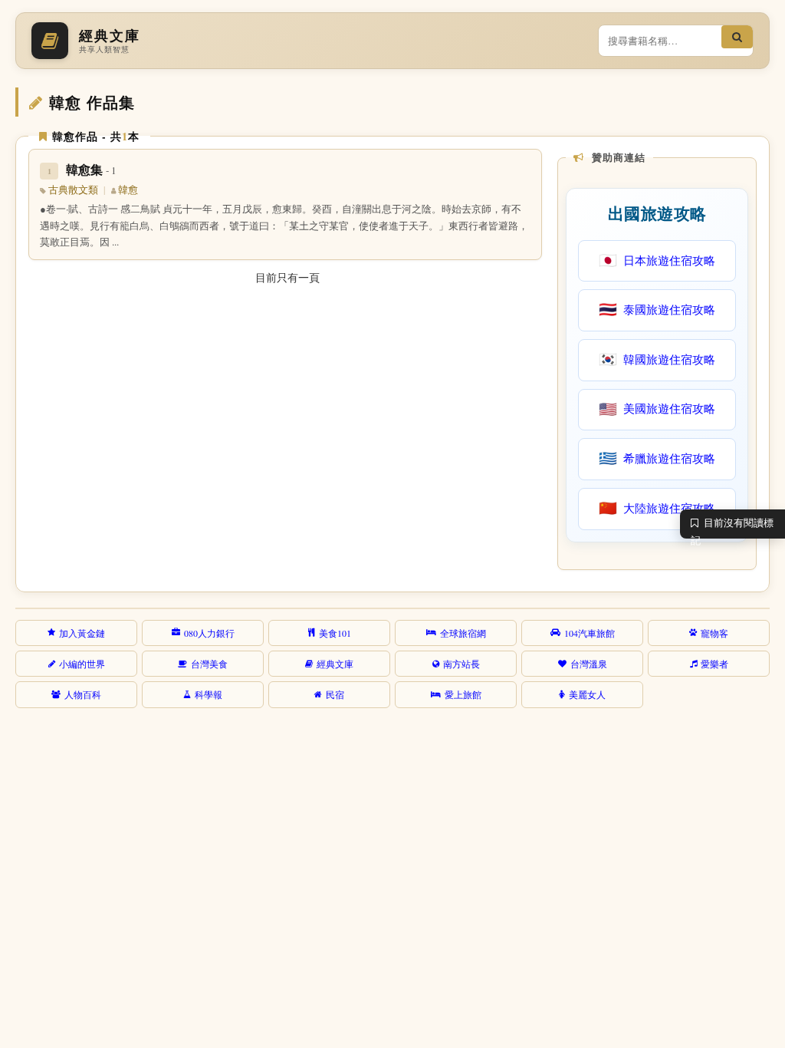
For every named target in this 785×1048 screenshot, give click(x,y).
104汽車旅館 (589, 633)
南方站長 (461, 663)
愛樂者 (714, 663)
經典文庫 (335, 663)
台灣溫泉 (588, 663)
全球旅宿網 (463, 633)
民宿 (335, 694)
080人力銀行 (209, 633)
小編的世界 (82, 663)
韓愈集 (91, 169)
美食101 (335, 633)
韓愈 (128, 189)
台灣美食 (209, 663)
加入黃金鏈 (82, 633)
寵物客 (714, 633)
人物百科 (82, 694)
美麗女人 (587, 694)
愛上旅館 (463, 694)
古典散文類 (73, 189)
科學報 (208, 694)
